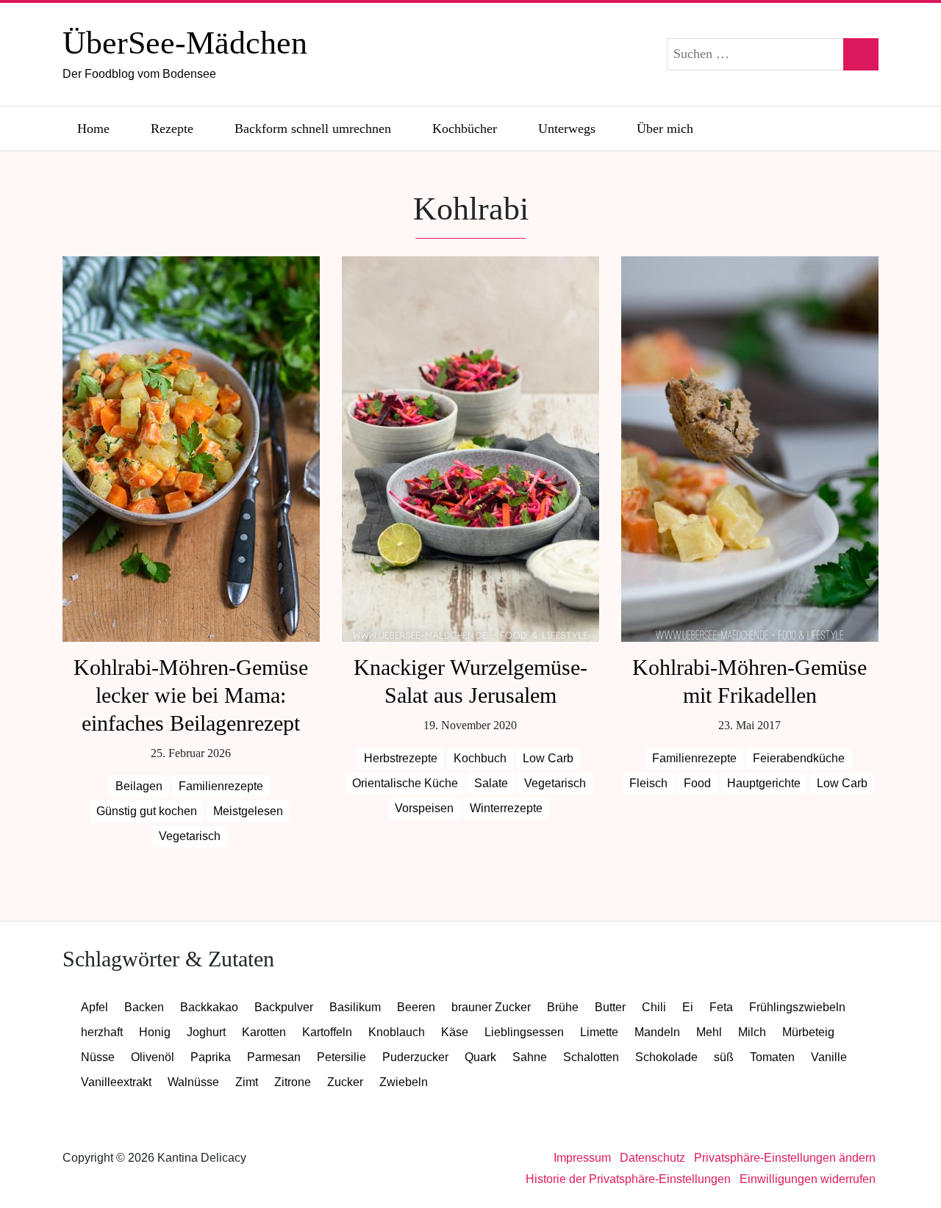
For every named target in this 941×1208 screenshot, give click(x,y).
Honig (155, 1032)
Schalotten (591, 1057)
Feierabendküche (799, 758)
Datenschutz (652, 1157)
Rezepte (172, 128)
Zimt (246, 1082)
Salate (491, 783)
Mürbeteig (808, 1032)
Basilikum (355, 1007)
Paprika (210, 1057)
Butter (610, 1007)
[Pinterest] (862, 128)
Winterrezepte (506, 808)
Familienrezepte (221, 786)
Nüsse (98, 1057)
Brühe (563, 1007)
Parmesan (274, 1057)
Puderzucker (415, 1057)
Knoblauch (396, 1032)
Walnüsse (193, 1082)
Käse (454, 1032)
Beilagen (138, 786)
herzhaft (102, 1032)
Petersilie (341, 1057)
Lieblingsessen (524, 1032)
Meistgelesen (248, 811)
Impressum (582, 1157)
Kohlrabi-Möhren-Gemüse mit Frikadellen (749, 681)
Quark (480, 1057)
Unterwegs (566, 128)
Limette (599, 1032)
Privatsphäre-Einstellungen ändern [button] (785, 1157)
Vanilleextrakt (116, 1082)
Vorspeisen (424, 808)
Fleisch (648, 783)
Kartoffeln (327, 1032)
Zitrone (292, 1082)
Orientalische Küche (405, 783)
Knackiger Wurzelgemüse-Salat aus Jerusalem (470, 681)
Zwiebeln (403, 1082)
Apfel (94, 1007)
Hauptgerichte (764, 783)
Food (697, 783)
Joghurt (206, 1032)
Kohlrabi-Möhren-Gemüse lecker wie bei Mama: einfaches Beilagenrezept (191, 695)
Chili (654, 1007)
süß (724, 1057)
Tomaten (772, 1057)
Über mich (665, 128)
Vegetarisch (190, 836)
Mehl (709, 1032)
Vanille (829, 1057)
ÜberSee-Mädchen (184, 52)
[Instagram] (824, 128)
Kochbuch (480, 758)
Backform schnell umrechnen (313, 128)
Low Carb (548, 758)
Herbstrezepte (400, 758)
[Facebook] (786, 128)
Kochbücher (464, 128)
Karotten (264, 1032)
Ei (687, 1007)
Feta (721, 1007)
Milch (752, 1032)
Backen (144, 1007)
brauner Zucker (491, 1007)
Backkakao (209, 1007)
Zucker (345, 1082)
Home (93, 128)
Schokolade (666, 1057)
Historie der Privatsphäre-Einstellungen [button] (628, 1179)
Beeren (416, 1007)
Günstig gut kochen (146, 811)
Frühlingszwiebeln (797, 1007)
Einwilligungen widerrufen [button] (808, 1179)
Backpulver (283, 1007)
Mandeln (657, 1032)
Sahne (529, 1057)
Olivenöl (152, 1057)
